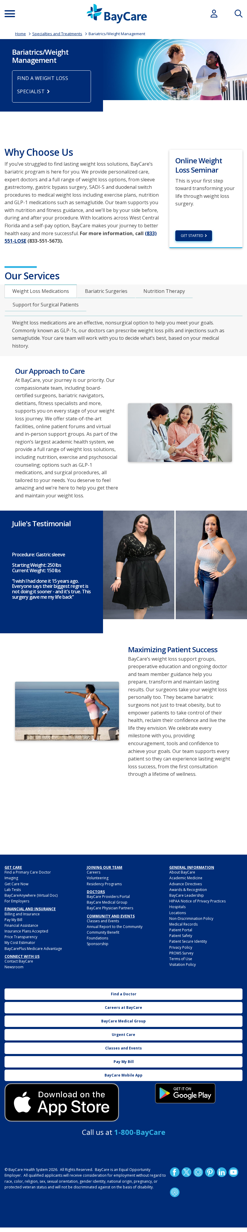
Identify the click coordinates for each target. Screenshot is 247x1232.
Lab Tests (13, 889)
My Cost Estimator (20, 942)
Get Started (192, 235)
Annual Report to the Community (114, 926)
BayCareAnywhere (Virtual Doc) (31, 895)
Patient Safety (180, 935)
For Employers (17, 901)
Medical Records (183, 924)
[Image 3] (62, 1102)
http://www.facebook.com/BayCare (174, 1172)
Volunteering (97, 877)
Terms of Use (180, 958)
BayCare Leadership (186, 895)
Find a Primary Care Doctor (28, 872)
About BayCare (182, 872)
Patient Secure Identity (188, 941)
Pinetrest (209, 1172)
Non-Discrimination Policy (191, 918)
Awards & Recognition (188, 889)
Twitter (186, 1172)
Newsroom (14, 966)
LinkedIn (221, 1172)
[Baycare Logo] (117, 13)
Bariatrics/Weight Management (117, 33)
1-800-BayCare (139, 1132)
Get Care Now (16, 883)
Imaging (11, 877)
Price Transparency (21, 936)
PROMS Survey (181, 953)
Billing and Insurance (22, 914)
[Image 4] (185, 1093)
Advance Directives (185, 883)
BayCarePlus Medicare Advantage (33, 948)
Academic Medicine (185, 877)
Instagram (198, 1172)
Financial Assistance (21, 925)
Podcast (174, 1192)
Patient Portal (180, 929)
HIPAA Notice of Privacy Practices (197, 901)
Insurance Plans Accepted (26, 931)
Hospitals (177, 906)
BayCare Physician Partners (110, 908)
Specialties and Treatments (57, 33)
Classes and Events (103, 920)
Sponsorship (97, 943)
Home (20, 33)
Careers (93, 872)
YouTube (233, 1172)
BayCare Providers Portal (108, 896)
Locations (177, 912)
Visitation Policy (182, 964)
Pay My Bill (13, 919)
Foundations (97, 938)
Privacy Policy (180, 947)
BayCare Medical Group (107, 902)
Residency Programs (104, 883)
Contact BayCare (19, 961)
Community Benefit (103, 932)
